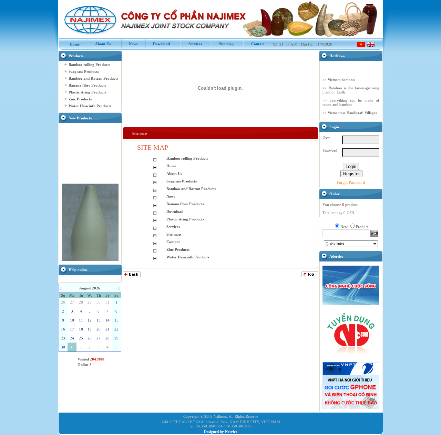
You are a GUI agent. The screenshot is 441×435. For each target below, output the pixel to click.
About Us (99, 44)
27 (72, 302)
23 (63, 338)
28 (81, 302)
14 (107, 320)
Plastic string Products (87, 92)
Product (362, 227)
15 (116, 320)
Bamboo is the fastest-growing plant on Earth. (350, 88)
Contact (254, 44)
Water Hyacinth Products (90, 106)
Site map (223, 44)
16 (63, 329)
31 (107, 302)
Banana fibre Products (87, 85)
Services (191, 44)
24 (72, 338)
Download (158, 44)
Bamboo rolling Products (89, 64)
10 (72, 320)
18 (81, 329)
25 (81, 338)
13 (98, 320)
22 (116, 329)
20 (98, 329)
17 (72, 329)
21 (107, 329)
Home (71, 44)
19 (90, 329)
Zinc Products (80, 99)
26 (63, 302)
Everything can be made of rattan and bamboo (350, 101)
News (129, 44)
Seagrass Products (84, 71)
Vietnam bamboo (341, 78)
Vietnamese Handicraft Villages (352, 111)
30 (98, 302)
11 (81, 320)
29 (90, 302)
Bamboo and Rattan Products (93, 78)
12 (90, 320)
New (344, 227)
